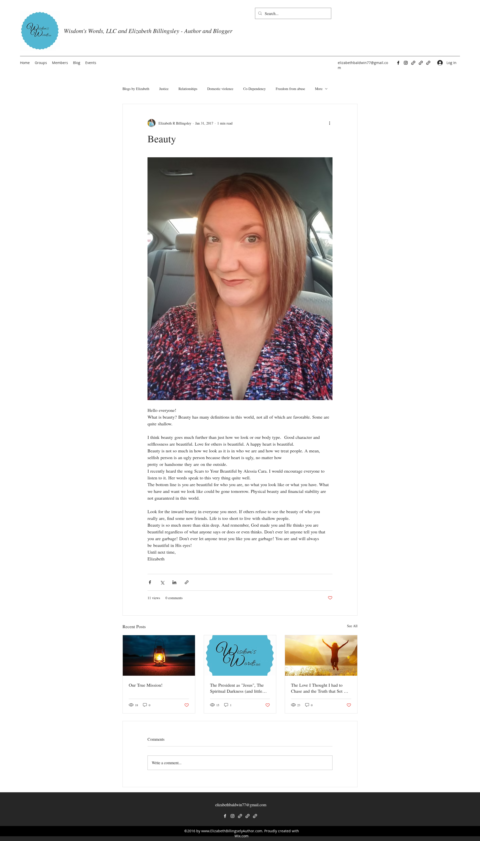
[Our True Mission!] (159, 655)
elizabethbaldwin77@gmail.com (240, 804)
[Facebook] (398, 62)
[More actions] (329, 123)
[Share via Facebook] (150, 582)
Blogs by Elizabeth (135, 88)
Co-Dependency (254, 88)
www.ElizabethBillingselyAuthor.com (231, 830)
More (318, 88)
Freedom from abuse (290, 88)
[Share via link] (186, 582)
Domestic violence (220, 88)
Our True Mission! (145, 685)
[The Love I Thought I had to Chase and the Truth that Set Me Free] (321, 655)
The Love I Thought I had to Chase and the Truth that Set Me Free (320, 688)
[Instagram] (405, 62)
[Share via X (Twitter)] (162, 582)
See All (352, 625)
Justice (163, 88)
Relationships (187, 88)
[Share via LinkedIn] (174, 582)
